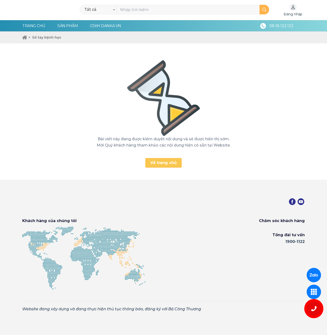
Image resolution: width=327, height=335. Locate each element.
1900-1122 (295, 241)
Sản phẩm (67, 26)
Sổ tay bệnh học (46, 37)
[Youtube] (301, 201)
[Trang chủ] (24, 37)
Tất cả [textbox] (90, 9)
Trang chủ (33, 26)
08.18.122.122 (281, 26)
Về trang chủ (163, 162)
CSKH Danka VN (105, 26)
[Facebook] (292, 201)
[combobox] (99, 9)
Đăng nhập (293, 14)
